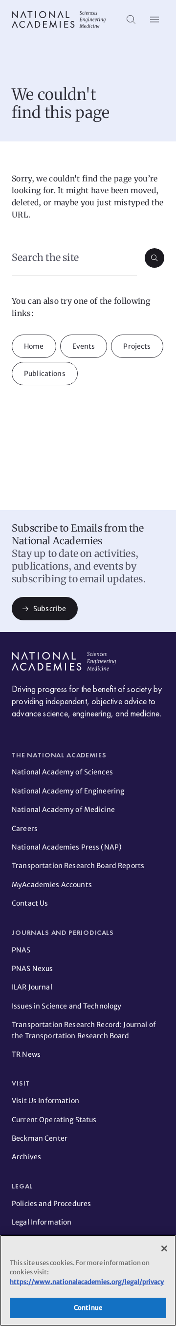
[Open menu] (154, 19)
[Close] (164, 1248)
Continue (88, 1308)
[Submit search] (154, 258)
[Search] (131, 19)
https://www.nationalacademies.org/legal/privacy (87, 1282)
